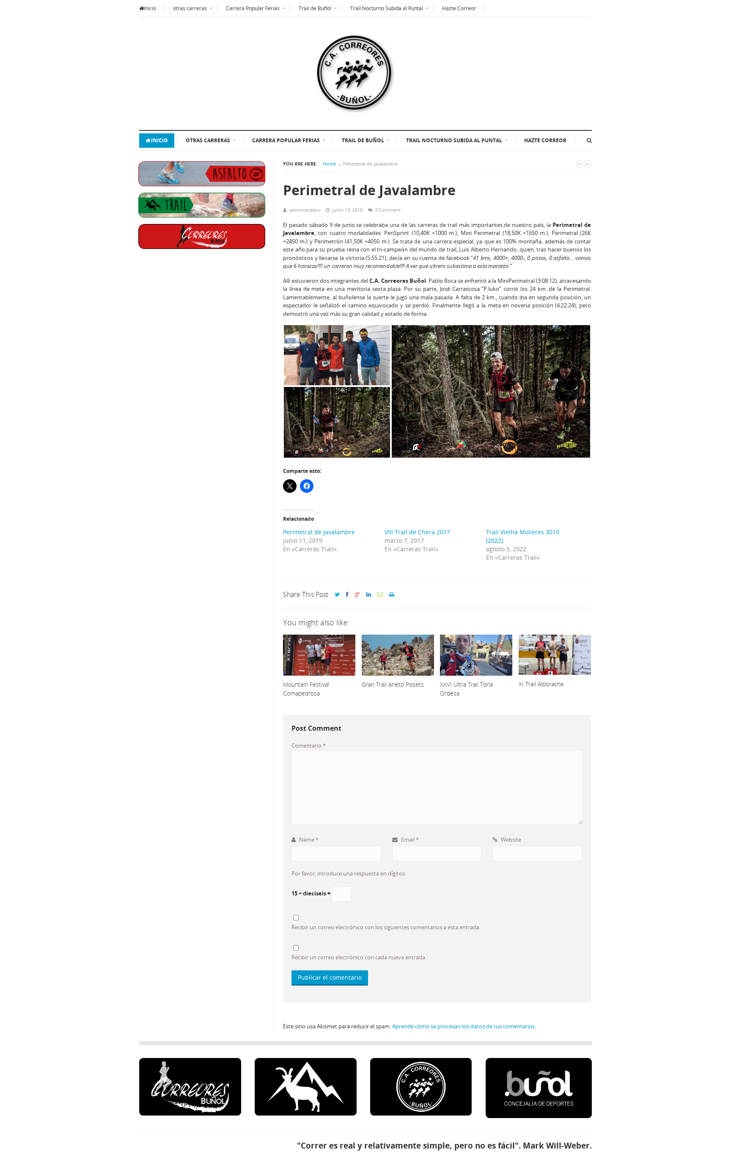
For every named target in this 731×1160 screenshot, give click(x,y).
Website (510, 839)
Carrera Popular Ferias (253, 8)
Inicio (150, 8)
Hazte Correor (459, 8)
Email (409, 839)
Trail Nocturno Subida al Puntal (386, 8)
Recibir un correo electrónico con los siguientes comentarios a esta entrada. (386, 927)
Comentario (308, 745)
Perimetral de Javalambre (319, 532)
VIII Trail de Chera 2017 (417, 532)
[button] (337, 355)
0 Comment (388, 210)
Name (308, 839)
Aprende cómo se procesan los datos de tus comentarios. (464, 1026)
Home (329, 163)
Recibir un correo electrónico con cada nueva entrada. (358, 957)
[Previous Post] (579, 163)
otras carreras (190, 8)
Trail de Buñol (315, 8)
